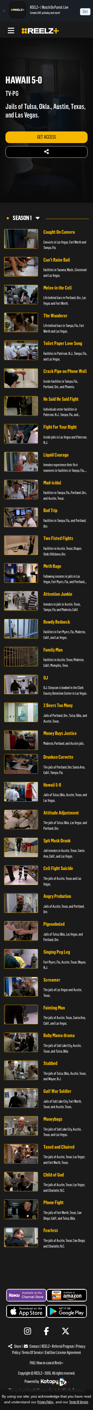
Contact (34, 1346)
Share (17, 1346)
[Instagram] (27, 1331)
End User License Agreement (63, 1352)
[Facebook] (47, 1331)
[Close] (3, 10)
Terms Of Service (32, 1352)
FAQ (32, 1362)
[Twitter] (65, 1331)
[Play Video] (21, 239)
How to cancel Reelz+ (50, 1362)
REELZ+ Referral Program (58, 1346)
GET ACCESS (46, 137)
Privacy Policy (45, 1402)
